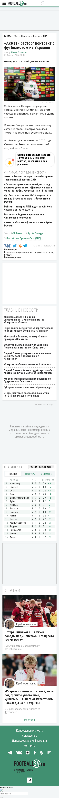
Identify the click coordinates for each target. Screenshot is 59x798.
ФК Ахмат (17, 233)
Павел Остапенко (19, 52)
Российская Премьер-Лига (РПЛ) (24, 238)
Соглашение (29, 735)
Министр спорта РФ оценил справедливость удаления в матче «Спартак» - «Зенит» (24, 319)
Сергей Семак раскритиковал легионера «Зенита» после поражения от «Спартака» (27, 356)
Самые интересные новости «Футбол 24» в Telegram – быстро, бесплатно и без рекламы (33, 159)
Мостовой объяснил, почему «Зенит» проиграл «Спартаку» (25, 338)
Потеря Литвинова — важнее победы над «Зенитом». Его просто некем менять (29, 636)
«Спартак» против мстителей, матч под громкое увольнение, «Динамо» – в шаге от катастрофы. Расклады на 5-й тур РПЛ (28, 187)
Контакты (29, 745)
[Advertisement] (29, 20)
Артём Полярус (35, 233)
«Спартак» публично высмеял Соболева (27, 364)
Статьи (12, 590)
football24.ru (49, 245)
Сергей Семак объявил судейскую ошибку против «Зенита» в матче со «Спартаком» (29, 371)
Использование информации (29, 740)
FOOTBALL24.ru (17, 3)
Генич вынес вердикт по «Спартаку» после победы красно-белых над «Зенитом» (28, 329)
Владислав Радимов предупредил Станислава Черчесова (24, 216)
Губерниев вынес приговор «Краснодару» (27, 387)
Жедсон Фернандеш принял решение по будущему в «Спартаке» (27, 380)
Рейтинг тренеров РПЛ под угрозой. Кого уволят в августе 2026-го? (28, 208)
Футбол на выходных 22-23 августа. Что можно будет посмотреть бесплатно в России (27, 198)
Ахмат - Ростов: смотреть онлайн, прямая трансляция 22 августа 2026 (28, 178)
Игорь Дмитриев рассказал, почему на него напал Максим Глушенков (26, 394)
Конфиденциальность (29, 730)
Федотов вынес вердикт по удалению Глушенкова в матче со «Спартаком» (26, 346)
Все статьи (29, 719)
